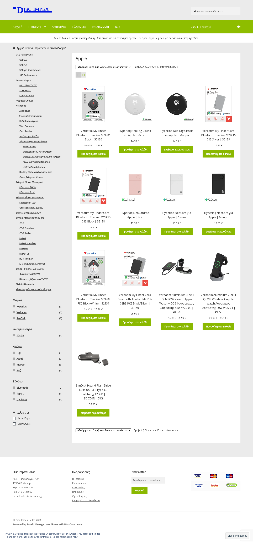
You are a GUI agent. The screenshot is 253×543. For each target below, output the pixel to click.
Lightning (22, 399)
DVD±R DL (24, 253)
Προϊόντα (34, 27)
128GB (20, 335)
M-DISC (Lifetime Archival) (32, 263)
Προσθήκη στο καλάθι (93, 153)
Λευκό (20, 358)
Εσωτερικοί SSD (27, 202)
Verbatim (22, 312)
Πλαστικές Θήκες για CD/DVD (33, 279)
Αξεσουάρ (21, 105)
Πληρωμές (79, 27)
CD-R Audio (25, 233)
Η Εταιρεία (78, 478)
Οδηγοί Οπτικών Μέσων (28, 212)
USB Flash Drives (24, 54)
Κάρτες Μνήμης (23, 80)
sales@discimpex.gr (32, 496)
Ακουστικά (24, 110)
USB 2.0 (23, 59)
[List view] (83, 75)
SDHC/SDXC (25, 90)
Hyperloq (22, 306)
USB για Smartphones (30, 70)
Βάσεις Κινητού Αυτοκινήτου (37, 151)
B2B (117, 27)
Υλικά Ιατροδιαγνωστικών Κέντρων (33, 289)
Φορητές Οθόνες (24, 100)
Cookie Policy (71, 536)
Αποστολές (59, 27)
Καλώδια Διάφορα (28, 121)
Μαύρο (21, 364)
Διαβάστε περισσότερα (176, 149)
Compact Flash (26, 95)
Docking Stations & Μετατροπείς (35, 172)
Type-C (20, 393)
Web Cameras (26, 126)
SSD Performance (28, 75)
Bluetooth (22, 387)
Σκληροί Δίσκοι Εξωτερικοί (29, 182)
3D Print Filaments (25, 284)
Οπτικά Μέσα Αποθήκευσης (30, 217)
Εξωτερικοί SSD (27, 192)
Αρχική (17, 27)
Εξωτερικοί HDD (27, 187)
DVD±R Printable (27, 243)
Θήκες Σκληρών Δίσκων (31, 177)
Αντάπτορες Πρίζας (29, 136)
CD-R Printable (26, 228)
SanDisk (21, 318)
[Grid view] (78, 75)
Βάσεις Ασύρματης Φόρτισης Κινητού (42, 156)
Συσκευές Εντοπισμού (30, 116)
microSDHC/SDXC (28, 85)
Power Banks (29, 146)
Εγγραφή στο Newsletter (86, 500)
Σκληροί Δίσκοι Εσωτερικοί (30, 197)
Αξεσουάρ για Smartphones (33, 141)
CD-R (21, 223)
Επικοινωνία (100, 27)
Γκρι (19, 352)
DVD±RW (23, 248)
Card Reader (25, 131)
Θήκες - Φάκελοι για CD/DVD (30, 268)
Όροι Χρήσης (79, 496)
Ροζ (19, 370)
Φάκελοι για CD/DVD (29, 274)
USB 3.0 (23, 65)
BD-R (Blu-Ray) (26, 258)
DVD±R (22, 238)
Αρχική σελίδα (25, 48)
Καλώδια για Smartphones (36, 161)
